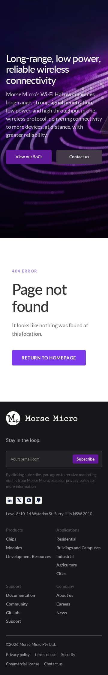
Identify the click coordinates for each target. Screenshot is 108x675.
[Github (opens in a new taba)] (38, 500)
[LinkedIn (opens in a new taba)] (9, 500)
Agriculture (66, 565)
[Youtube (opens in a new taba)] (28, 500)
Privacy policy (18, 654)
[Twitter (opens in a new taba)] (19, 500)
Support (13, 621)
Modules (14, 547)
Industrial (65, 556)
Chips (11, 539)
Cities (61, 573)
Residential (66, 539)
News (61, 612)
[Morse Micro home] (41, 419)
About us (64, 595)
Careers (63, 604)
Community (17, 604)
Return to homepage (49, 357)
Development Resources (28, 556)
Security (68, 654)
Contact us (53, 664)
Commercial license (22, 664)
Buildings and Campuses (78, 547)
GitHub (13, 612)
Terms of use (45, 654)
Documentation (20, 595)
